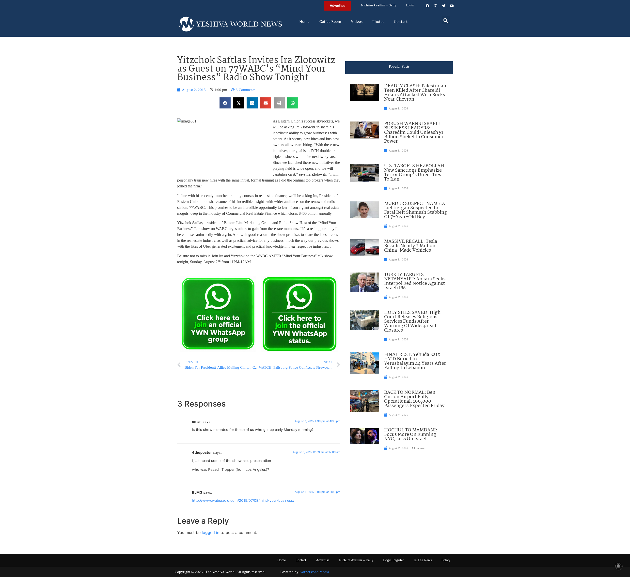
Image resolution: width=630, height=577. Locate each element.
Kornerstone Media (314, 572)
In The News (423, 560)
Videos (356, 22)
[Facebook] (427, 5)
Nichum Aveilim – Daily (378, 5)
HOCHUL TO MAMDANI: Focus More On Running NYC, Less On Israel (410, 434)
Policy (445, 560)
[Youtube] (451, 5)
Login (410, 5)
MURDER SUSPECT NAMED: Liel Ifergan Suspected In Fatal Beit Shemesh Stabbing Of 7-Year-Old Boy (415, 210)
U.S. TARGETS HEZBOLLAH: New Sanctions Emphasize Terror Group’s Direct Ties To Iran (415, 172)
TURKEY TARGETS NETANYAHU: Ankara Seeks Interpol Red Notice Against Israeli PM (414, 281)
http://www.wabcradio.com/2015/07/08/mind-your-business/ (243, 500)
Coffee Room (330, 22)
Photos (378, 22)
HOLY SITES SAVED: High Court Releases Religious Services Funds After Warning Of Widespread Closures (412, 321)
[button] (446, 20)
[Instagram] (435, 5)
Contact (401, 22)
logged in (210, 532)
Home (304, 22)
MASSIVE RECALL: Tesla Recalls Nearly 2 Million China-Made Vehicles (410, 246)
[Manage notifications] (618, 566)
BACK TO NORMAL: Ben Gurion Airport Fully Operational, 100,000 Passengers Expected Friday (414, 399)
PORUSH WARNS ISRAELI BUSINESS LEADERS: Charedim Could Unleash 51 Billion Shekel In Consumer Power (413, 132)
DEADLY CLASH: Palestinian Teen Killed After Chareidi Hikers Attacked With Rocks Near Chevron (415, 92)
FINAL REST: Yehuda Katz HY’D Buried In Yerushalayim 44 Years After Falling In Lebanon (415, 361)
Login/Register (393, 560)
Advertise (322, 560)
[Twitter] (443, 5)
